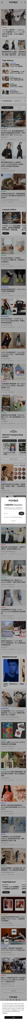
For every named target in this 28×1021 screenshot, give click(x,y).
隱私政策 (20, 517)
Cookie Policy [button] (14, 1010)
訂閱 (21, 513)
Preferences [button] (5, 1013)
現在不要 (13, 520)
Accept (13, 1017)
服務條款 (16, 517)
